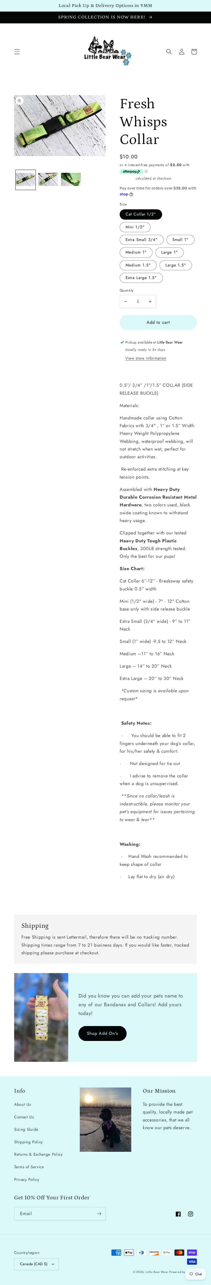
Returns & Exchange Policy (38, 1154)
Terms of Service (29, 1167)
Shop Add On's (102, 1033)
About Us (22, 1104)
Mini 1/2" (135, 227)
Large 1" (169, 252)
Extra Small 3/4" (142, 239)
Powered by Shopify (183, 1272)
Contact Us (24, 1117)
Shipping (127, 178)
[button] (17, 52)
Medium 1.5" (138, 265)
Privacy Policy (26, 1179)
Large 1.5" (175, 265)
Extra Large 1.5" (141, 278)
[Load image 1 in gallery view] (26, 180)
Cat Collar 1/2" (141, 214)
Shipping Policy (28, 1142)
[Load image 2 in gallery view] (48, 180)
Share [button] (131, 371)
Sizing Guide (26, 1129)
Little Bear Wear (157, 1272)
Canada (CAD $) (33, 1263)
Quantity (127, 290)
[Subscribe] (99, 1213)
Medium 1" (136, 252)
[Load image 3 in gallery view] (71, 180)
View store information (145, 358)
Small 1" (180, 239)
